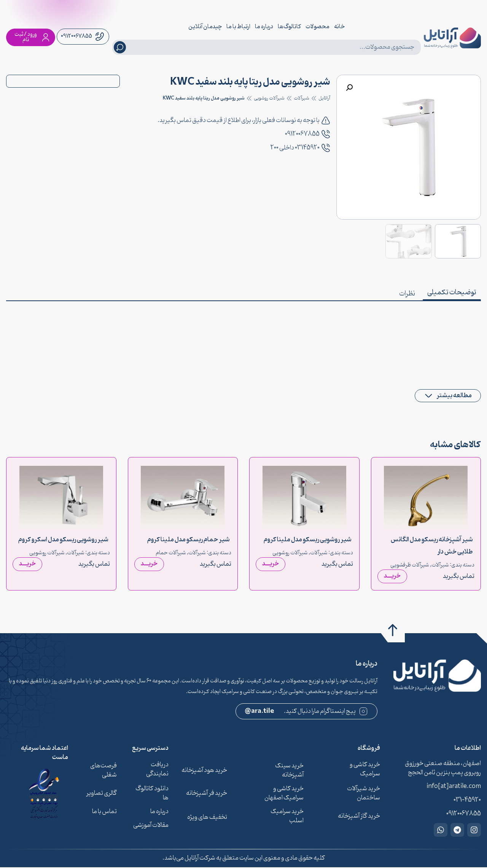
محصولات (317, 26)
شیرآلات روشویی (269, 98)
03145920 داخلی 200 (295, 147)
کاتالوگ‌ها (289, 26)
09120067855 (302, 134)
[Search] (120, 47)
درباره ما (264, 26)
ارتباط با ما (238, 26)
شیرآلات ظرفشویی (409, 565)
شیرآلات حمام (171, 553)
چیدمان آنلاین (205, 26)
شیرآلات (301, 98)
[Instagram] (474, 830)
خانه (339, 26)
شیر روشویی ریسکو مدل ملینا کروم (308, 539)
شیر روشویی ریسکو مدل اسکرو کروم (63, 539)
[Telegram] (457, 830)
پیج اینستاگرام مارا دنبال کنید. (300, 711)
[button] (349, 88)
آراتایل (324, 98)
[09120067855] (325, 134)
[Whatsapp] (440, 830)
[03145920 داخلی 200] (325, 147)
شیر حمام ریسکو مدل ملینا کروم (188, 539)
